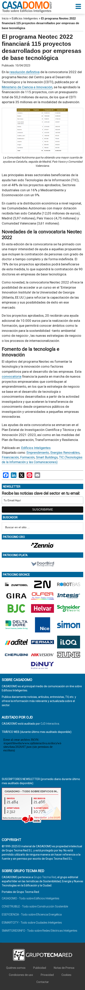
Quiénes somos (16, 967)
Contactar (42, 982)
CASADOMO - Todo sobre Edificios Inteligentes (30, 898)
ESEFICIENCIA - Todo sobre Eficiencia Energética (32, 914)
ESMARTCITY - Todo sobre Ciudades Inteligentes (32, 922)
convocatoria (11, 376)
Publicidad (39, 967)
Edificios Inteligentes (25, 18)
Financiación (10, 457)
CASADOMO (27, 7)
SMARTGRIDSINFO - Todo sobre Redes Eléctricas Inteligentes (39, 930)
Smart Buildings (47, 457)
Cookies (66, 974)
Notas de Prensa (64, 967)
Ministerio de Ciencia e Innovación (27, 87)
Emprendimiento (37, 453)
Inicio (5, 18)
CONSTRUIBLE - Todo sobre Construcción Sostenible (35, 906)
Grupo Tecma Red (45, 877)
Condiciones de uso (21, 974)
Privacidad (47, 974)
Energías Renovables (65, 453)
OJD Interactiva (50, 723)
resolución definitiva (24, 72)
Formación (27, 457)
